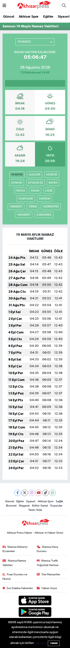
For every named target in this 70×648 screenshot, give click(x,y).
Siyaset (63, 16)
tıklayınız (40, 643)
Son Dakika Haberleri (20, 588)
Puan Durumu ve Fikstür (15, 576)
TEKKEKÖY (16, 206)
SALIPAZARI (25, 198)
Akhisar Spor (29, 16)
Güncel (8, 16)
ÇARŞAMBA (44, 214)
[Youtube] (38, 493)
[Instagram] (31, 493)
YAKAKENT (24, 214)
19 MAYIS (17, 174)
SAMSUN (44, 198)
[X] (24, 493)
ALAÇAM (34, 174)
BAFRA (53, 182)
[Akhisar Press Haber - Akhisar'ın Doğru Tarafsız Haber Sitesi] (33, 6)
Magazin (24, 505)
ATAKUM (16, 182)
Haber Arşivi (49, 588)
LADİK (48, 190)
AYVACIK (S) (35, 182)
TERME (32, 206)
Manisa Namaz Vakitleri (14, 562)
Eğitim (48, 16)
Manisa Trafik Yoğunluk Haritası (48, 562)
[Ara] (63, 6)
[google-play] (35, 612)
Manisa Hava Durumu (47, 549)
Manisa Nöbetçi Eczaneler (15, 549)
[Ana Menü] (4, 6)
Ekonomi (11, 505)
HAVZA (20, 190)
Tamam (54, 643)
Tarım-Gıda (35, 509)
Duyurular (56, 505)
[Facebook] (17, 493)
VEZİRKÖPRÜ (51, 206)
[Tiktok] (45, 493)
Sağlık (59, 501)
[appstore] (35, 601)
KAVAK (35, 190)
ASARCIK (51, 174)
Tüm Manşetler (50, 574)
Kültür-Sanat (40, 505)
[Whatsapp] (52, 493)
